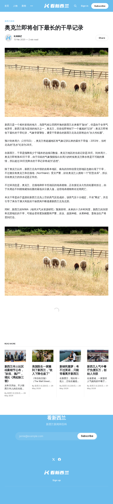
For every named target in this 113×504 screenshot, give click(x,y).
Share (102, 37)
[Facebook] (59, 459)
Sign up (57, 480)
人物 (15, 5)
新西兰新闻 (9, 21)
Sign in (84, 5)
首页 (7, 5)
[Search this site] (75, 6)
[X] (53, 459)
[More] (31, 6)
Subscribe (99, 6)
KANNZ (18, 36)
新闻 (24, 5)
